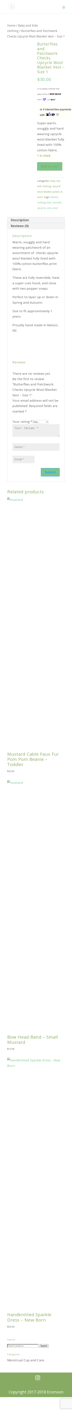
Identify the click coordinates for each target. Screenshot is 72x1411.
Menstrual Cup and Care (25, 1360)
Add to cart (50, 166)
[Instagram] (37, 1377)
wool (55, 208)
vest (49, 208)
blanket (54, 197)
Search (43, 1346)
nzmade (57, 202)
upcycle (41, 208)
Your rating (22, 421)
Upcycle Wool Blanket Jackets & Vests (50, 192)
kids (49, 202)
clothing (41, 202)
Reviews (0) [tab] (20, 226)
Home (11, 25)
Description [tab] (20, 220)
